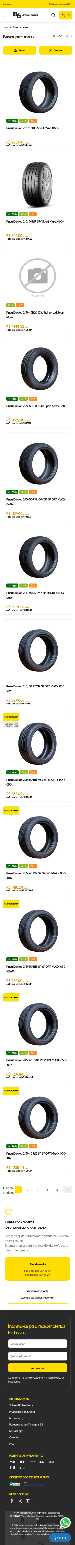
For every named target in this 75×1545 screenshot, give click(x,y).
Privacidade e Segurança (22, 1411)
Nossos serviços (17, 1418)
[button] (4, 4)
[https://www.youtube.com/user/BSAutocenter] (27, 1500)
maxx (25, 27)
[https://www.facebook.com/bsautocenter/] (11, 1500)
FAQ (11, 1443)
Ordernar (58, 50)
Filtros (22, 50)
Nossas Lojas (16, 1431)
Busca (15, 27)
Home (5, 27)
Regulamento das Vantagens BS (26, 1424)
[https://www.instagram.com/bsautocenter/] (19, 1500)
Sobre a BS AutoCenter (21, 1405)
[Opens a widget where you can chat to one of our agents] (60, 1538)
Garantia (14, 1437)
